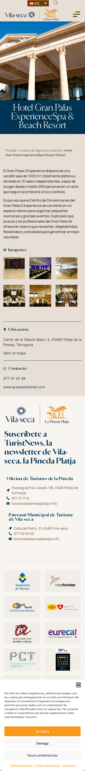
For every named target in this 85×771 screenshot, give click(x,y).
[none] (38, 3)
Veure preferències (42, 755)
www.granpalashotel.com (24, 387)
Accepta (42, 731)
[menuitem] (38, 3)
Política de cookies (21, 765)
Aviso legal (68, 765)
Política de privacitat (47, 765)
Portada (10, 150)
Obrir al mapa (14, 353)
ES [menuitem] (37, 3)
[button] (78, 685)
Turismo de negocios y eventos (40, 150)
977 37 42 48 (14, 378)
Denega (42, 743)
